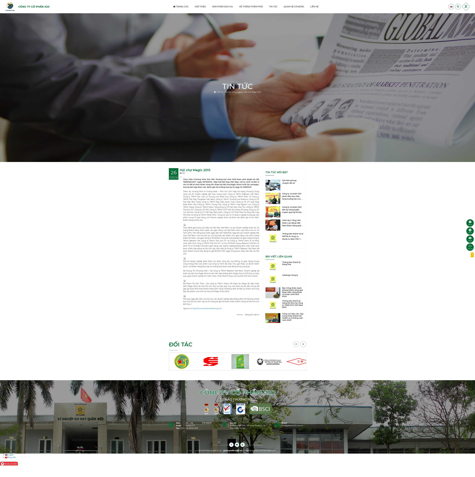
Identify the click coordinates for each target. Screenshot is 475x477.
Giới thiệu (200, 6)
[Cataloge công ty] (272, 279)
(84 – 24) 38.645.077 (190, 424)
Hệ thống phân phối (251, 6)
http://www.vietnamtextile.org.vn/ (207, 308)
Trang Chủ (182, 6)
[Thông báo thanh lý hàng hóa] (272, 266)
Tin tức (273, 6)
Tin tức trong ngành (234, 92)
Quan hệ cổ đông (294, 6)
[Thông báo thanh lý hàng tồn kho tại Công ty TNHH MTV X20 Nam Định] (272, 305)
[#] (183, 361)
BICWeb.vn (268, 450)
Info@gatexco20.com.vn (292, 425)
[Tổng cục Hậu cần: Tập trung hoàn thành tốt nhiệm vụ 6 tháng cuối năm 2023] (272, 318)
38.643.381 (207, 423)
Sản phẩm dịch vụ (222, 6)
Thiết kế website (252, 450)
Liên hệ (314, 6)
